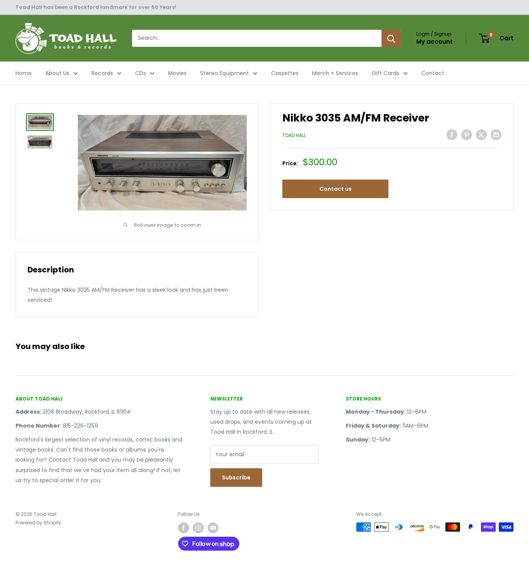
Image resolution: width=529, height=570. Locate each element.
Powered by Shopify (38, 522)
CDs (140, 73)
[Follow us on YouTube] (213, 527)
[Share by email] (496, 134)
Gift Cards (385, 73)
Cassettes (285, 73)
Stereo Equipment (224, 73)
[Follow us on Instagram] (198, 527)
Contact (432, 73)
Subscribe (236, 477)
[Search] (391, 38)
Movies (177, 73)
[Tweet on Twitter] (481, 134)
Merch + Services (335, 73)
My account (434, 42)
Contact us (335, 189)
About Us (57, 73)
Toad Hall (294, 135)
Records (102, 73)
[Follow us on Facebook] (183, 527)
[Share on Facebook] (452, 134)
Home (23, 73)
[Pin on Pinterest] (466, 134)
